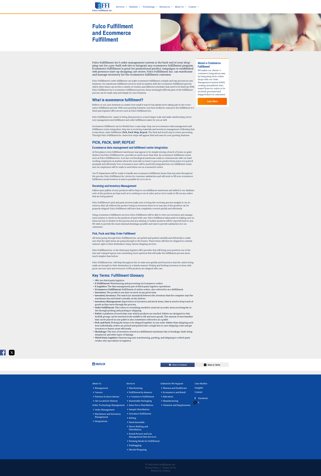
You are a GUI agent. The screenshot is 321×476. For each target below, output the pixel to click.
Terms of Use (169, 467)
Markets (133, 7)
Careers (99, 392)
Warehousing (135, 388)
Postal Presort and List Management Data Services (142, 435)
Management (101, 388)
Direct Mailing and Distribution (138, 428)
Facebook (203, 398)
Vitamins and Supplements (176, 405)
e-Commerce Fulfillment (141, 396)
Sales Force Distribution (141, 405)
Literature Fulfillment (140, 413)
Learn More (212, 101)
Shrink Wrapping (138, 449)
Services (120, 7)
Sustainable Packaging (140, 401)
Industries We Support (171, 383)
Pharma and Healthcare (175, 388)
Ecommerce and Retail (174, 392)
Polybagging (135, 445)
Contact (192, 7)
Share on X (12, 352)
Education (168, 396)
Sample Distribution (139, 409)
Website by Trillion (160, 470)
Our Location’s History (106, 401)
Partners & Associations (107, 396)
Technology (149, 7)
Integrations (101, 421)
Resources (164, 7)
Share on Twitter (214, 364)
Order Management (104, 409)
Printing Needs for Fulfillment (144, 441)
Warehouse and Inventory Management (108, 415)
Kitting (132, 418)
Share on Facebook (3, 352)
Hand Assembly (137, 422)
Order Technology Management (108, 405)
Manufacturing (170, 401)
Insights (199, 388)
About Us (179, 7)
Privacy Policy (152, 467)
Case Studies (201, 383)
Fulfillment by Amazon (140, 392)
